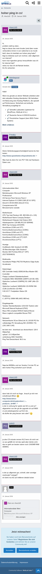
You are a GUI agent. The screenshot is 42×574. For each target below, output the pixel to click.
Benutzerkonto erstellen (27, 550)
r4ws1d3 (7, 16)
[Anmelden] (33, 3)
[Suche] (27, 3)
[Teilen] (39, 20)
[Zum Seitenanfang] (38, 571)
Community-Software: (21, 570)
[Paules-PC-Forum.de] (6, 3)
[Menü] (39, 3)
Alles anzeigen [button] (20, 517)
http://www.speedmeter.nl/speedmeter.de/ (18, 156)
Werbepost (14, 78)
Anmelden (9, 550)
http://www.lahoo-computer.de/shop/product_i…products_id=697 (14, 401)
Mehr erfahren (8, 125)
